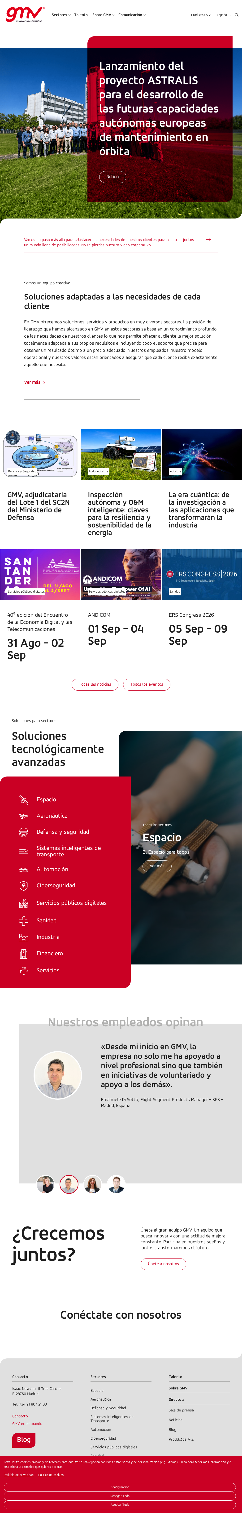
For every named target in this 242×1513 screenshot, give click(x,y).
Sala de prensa (181, 1410)
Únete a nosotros (163, 1264)
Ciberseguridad (103, 1439)
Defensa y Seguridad (22, 471)
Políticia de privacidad (19, 1475)
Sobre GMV (101, 15)
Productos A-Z (201, 15)
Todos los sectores (157, 825)
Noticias (175, 1420)
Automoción (101, 1430)
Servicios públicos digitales (26, 592)
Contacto (20, 1416)
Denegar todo (120, 1496)
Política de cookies (51, 1475)
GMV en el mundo (27, 1424)
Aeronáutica (101, 1399)
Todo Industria (98, 471)
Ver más (32, 382)
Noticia (113, 177)
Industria (175, 471)
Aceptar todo (120, 1505)
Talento (81, 15)
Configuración (120, 1487)
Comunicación (130, 15)
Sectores (59, 15)
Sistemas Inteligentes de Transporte (112, 1419)
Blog (24, 1440)
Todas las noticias (95, 685)
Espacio (97, 1391)
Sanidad (174, 592)
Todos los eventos (146, 685)
